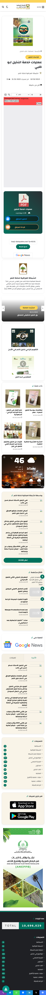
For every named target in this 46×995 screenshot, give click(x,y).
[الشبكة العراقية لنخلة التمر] (23, 6)
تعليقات (13, 657)
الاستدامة (37, 746)
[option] (23, 308)
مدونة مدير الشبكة (34, 754)
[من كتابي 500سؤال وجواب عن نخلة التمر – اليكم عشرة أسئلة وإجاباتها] (35, 549)
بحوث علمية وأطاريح (34, 777)
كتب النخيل (23, 51)
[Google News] (23, 255)
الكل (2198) (23, 560)
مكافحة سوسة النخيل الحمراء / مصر (33, 411)
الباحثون (38, 765)
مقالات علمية (36, 781)
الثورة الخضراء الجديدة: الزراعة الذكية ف (16, 600)
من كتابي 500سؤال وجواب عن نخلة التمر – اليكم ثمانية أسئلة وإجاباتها (16, 725)
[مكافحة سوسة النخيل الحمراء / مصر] (33, 398)
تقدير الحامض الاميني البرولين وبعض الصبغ (17, 590)
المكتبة (30, 51)
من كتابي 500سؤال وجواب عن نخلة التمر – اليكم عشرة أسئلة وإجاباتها (16, 549)
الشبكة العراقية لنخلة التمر (28, 73)
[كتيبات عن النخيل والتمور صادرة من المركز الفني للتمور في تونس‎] (13, 430)
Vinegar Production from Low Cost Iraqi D (16, 611)
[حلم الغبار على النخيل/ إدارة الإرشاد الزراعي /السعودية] (13, 398)
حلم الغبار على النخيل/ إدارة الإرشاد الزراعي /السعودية (14, 412)
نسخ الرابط (23, 246)
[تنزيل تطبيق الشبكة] (5, 989)
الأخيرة (33, 657)
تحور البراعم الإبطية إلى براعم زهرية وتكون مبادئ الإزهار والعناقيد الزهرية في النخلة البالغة (17, 536)
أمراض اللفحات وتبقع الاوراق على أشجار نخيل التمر (17, 512)
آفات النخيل (37, 769)
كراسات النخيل (33, 57)
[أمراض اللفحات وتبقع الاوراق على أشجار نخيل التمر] (35, 514)
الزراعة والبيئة (36, 785)
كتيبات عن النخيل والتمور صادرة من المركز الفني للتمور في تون (13, 444)
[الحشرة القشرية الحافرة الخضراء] (33, 430)
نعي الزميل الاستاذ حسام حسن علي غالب (16, 501)
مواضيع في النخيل (34, 758)
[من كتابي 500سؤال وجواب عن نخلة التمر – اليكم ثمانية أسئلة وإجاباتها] (35, 726)
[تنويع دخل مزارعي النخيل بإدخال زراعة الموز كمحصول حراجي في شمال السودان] (35, 524)
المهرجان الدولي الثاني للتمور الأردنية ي (16, 578)
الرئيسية (37, 51)
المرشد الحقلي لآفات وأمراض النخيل (24, 315)
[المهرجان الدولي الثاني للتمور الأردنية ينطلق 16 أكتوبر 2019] (35, 581)
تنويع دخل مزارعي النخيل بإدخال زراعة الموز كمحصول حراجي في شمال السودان (16, 524)
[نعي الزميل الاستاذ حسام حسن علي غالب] (35, 503)
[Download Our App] (23, 809)
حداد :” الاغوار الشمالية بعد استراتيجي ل (17, 621)
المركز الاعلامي (36, 761)
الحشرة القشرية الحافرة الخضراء (33, 443)
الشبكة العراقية (35, 750)
